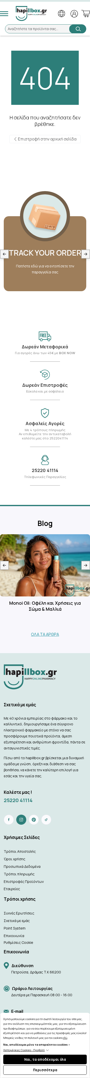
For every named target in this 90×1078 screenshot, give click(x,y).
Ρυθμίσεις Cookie (18, 942)
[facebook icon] (9, 820)
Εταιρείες (12, 888)
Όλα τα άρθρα (45, 634)
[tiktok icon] (46, 820)
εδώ (65, 1038)
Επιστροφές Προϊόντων (24, 881)
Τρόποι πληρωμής (19, 874)
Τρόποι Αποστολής (20, 851)
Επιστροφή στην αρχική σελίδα (46, 139)
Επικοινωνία (14, 935)
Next (85, 254)
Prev (4, 254)
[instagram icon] (21, 820)
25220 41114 (18, 800)
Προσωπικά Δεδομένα (22, 866)
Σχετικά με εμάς (17, 920)
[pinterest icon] (34, 820)
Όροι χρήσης (14, 859)
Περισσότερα (45, 1069)
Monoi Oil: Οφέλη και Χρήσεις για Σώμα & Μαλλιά (45, 606)
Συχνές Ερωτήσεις (19, 913)
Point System (15, 928)
